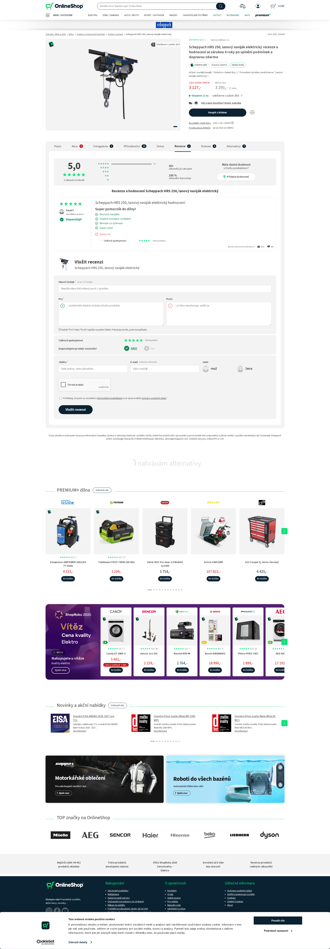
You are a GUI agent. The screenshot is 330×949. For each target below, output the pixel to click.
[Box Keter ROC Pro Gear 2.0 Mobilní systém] (165, 531)
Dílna (71, 34)
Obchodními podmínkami (110, 398)
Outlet (217, 15)
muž (214, 368)
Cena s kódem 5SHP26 (199, 82)
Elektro (92, 15)
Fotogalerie (100, 146)
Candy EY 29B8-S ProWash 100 (116, 655)
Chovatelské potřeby (195, 15)
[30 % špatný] (129, 340)
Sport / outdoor (154, 15)
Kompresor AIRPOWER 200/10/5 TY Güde (68, 564)
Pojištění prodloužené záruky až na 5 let (128, 909)
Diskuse (206, 146)
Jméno (63, 362)
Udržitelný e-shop (176, 909)
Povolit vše (278, 920)
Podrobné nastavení (276, 930)
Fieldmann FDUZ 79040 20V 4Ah (116, 562)
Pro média (172, 901)
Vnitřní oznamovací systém (241, 894)
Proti (169, 299)
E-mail (143, 362)
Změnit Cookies (235, 901)
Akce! (230, 905)
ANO (134, 348)
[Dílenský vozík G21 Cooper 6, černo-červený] (262, 531)
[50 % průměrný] (133, 340)
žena (248, 368)
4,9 (149, 648)
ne (152, 348)
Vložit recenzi (75, 409)
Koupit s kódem (217, 112)
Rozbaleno (233, 15)
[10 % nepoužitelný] (125, 340)
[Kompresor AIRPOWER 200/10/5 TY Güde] (68, 531)
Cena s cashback (112, 665)
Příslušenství (132, 146)
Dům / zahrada (111, 15)
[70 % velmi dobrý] (137, 340)
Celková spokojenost (71, 340)
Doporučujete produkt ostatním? (78, 349)
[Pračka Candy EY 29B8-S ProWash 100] (116, 630)
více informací (79, 731)
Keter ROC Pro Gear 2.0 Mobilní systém (165, 564)
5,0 (197, 39)
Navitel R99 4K (182, 653)
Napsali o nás (174, 905)
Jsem (205, 362)
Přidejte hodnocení (238, 177)
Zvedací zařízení (115, 34)
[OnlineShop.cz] (64, 6)
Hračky (173, 15)
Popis (57, 146)
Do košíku (68, 578)
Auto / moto (131, 15)
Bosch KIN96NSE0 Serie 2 (215, 655)
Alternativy (234, 146)
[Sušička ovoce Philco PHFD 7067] (248, 630)
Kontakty (172, 890)
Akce (247, 15)
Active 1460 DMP (213, 562)
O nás (170, 894)
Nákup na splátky (116, 905)
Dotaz (160, 146)
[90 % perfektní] (140, 340)
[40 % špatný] (131, 340)
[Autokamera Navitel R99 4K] (182, 630)
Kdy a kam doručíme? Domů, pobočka (221, 103)
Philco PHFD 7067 (248, 653)
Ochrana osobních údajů (239, 890)
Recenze (180, 146)
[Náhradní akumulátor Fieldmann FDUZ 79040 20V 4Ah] (116, 531)
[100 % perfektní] (142, 340)
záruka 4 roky (238, 64)
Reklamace (113, 894)
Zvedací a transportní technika (90, 34)
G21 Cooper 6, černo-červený (262, 562)
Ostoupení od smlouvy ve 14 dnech (126, 901)
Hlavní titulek (75, 282)
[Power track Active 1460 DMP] (213, 531)
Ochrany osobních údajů (154, 398)
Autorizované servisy (119, 898)
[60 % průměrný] (135, 340)
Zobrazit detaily (77, 942)
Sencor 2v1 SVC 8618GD (149, 655)
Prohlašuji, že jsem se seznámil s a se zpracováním (115, 398)
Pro (61, 299)
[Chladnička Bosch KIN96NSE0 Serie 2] (215, 630)
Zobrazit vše (102, 490)
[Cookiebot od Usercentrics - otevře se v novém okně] (46, 942)
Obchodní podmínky (118, 890)
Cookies (231, 898)
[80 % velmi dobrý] (139, 340)
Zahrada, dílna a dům (56, 34)
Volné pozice (174, 898)
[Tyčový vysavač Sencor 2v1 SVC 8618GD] (149, 630)
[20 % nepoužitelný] (127, 340)
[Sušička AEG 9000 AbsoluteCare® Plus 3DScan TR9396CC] (281, 630)
